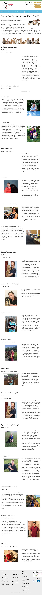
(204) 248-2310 (38, 4)
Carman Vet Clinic (15, 574)
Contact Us (38, 11)
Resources (29, 11)
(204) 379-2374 (38, 2)
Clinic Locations (18, 11)
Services (8, 11)
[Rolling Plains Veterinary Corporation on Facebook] (33, 581)
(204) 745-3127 (38, 6)
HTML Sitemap (36, 578)
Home (2, 11)
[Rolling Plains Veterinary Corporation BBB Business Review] (37, 581)
